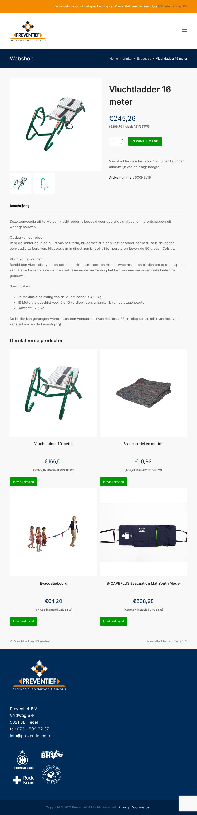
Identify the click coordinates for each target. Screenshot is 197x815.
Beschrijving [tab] (19, 206)
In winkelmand (145, 141)
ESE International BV (172, 6)
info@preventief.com (30, 735)
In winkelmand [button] (23, 482)
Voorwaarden (141, 807)
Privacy (124, 807)
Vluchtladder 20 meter (165, 641)
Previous (14, 124)
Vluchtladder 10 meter (32, 641)
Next (97, 124)
